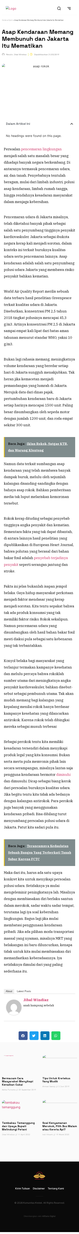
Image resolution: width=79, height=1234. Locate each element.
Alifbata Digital (48, 1216)
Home (4, 20)
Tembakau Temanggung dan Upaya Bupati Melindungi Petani (18, 1126)
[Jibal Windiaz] (13, 1014)
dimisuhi (63, 774)
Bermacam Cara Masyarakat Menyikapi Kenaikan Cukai (17, 1082)
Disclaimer (39, 1188)
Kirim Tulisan (22, 1188)
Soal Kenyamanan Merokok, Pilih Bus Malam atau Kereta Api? (59, 1126)
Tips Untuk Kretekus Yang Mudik (56, 1080)
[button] (71, 123)
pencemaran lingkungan (41, 149)
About (9, 991)
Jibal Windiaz (36, 1000)
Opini (10, 20)
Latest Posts (24, 991)
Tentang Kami (56, 1188)
